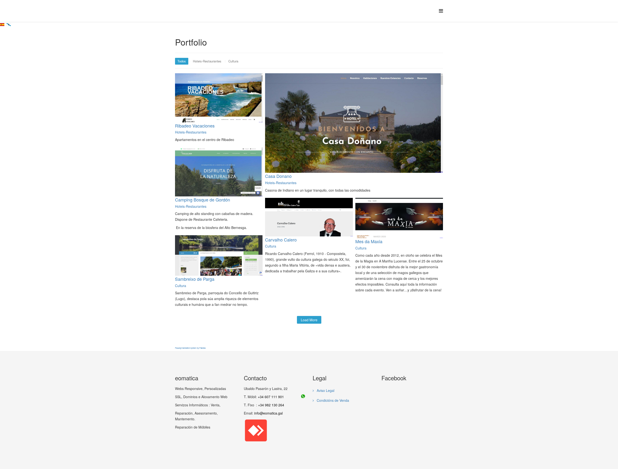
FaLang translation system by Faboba (190, 348)
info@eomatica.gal (268, 413)
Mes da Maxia (368, 241)
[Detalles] (214, 90)
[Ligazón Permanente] (354, 115)
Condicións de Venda (332, 400)
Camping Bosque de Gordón (202, 199)
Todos (181, 61)
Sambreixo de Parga (194, 279)
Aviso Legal (325, 390)
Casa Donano (278, 176)
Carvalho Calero (281, 239)
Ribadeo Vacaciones (195, 125)
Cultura (233, 61)
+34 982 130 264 (271, 404)
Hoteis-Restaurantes (207, 61)
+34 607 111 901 (271, 396)
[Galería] (224, 90)
